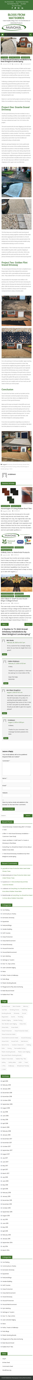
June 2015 (5, 1223)
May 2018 (5, 1119)
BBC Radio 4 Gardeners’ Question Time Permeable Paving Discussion (6, 624)
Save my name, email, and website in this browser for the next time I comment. (15, 803)
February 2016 (6, 1192)
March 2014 (5, 1250)
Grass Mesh (14, 1027)
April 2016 (5, 1189)
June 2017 (5, 1162)
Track (26, 1062)
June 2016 (5, 1181)
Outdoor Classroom (18, 1045)
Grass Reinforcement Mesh (10, 1038)
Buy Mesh (23, 4)
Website (4, 793)
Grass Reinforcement (9, 941)
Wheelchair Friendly (23, 1066)
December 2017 (7, 1139)
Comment (6, 761)
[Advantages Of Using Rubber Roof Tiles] (16, 495)
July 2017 (5, 1158)
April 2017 (5, 1169)
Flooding (20, 1017)
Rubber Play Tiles (21, 1059)
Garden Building (7, 929)
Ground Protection (8, 948)
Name (4, 778)
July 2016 (5, 1177)
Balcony (25, 1006)
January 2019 (6, 1089)
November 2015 (7, 1204)
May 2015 (5, 1227)
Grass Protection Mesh (8, 1034)
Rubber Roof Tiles (16, 506)
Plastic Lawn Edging (24, 1052)
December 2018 (7, 1093)
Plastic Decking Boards (9, 983)
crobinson (17, 64)
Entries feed (6, 1362)
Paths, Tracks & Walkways (22, 596)
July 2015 (5, 1219)
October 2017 (6, 1146)
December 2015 (7, 1200)
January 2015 (6, 1239)
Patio (3, 1048)
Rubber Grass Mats (7, 1059)
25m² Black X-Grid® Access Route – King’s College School (15, 600)
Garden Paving (17, 1020)
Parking (3, 467)
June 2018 (5, 1116)
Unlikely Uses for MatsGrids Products (15, 552)
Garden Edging (6, 1020)
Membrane (24, 1041)
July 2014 (5, 1246)
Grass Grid (22, 1024)
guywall (4, 868)
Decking (24, 1010)
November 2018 (7, 1096)
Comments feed (7, 1366)
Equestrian (5, 921)
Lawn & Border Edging (9, 968)
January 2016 (6, 1196)
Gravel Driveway (17, 464)
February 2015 (6, 1235)
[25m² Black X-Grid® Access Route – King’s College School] (16, 583)
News (4, 971)
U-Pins (4, 1066)
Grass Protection (7, 937)
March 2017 (5, 1173)
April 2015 (5, 1231)
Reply (4, 654)
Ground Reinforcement (7, 596)
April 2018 (5, 1123)
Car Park (4, 1010)
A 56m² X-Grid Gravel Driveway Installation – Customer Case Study (16, 835)
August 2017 (6, 1154)
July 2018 (5, 1112)
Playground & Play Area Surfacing (12, 987)
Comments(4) (26, 64)
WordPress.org (6, 1370)
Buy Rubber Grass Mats (22, 2)
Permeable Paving (11, 467)
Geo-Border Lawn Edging (9, 1024)
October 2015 (6, 1208)
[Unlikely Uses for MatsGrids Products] (16, 539)
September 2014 (7, 1242)
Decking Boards (6, 1013)
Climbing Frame (14, 1010)
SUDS (18, 467)
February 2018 (6, 1131)
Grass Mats (5, 1027)
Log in (4, 1359)
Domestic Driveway (14, 57)
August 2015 (6, 1216)
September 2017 (7, 1150)
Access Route (6, 1006)
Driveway (9, 464)
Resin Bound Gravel (8, 991)
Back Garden (17, 1006)
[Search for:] (12, 816)
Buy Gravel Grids (9, 2)
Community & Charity (7, 547)
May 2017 (5, 1166)
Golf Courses (6, 933)
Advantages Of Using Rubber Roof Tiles (16, 508)
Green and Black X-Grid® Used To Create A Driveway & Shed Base (15, 841)
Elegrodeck (5, 1017)
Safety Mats (12, 1062)
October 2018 (6, 1100)
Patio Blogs (5, 979)
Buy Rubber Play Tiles (13, 4)
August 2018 (6, 1108)
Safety (4, 1062)
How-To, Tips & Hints (8, 964)
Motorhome (5, 1045)
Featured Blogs (25, 57)
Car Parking (4, 57)
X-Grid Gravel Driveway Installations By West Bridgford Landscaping (16, 855)
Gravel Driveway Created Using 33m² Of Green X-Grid (16, 828)
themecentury (27, 1378)
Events (13, 1017)
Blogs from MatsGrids (16, 16)
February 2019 (6, 1085)
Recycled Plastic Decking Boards (11, 1055)
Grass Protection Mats (21, 1031)
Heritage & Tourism (6, 550)
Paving (9, 1048)
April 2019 (5, 1081)
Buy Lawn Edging (16, 5)
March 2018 (5, 1127)
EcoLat (24, 1013)
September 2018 (7, 1104)
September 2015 (7, 1212)
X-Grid (10, 469)
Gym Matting (6, 956)
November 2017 (7, 1143)
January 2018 (6, 1135)
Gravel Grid (26, 464)
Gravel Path (14, 1041)
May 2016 (5, 1185)
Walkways (11, 1066)
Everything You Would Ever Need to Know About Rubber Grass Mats (29, 624)
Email (4, 785)
